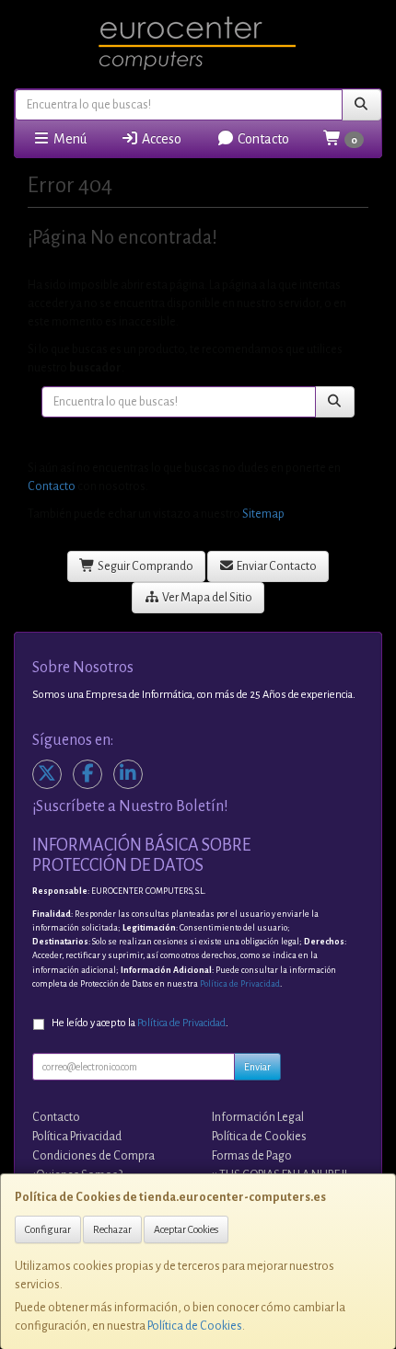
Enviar (257, 1066)
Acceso (160, 138)
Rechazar (112, 1229)
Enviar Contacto (276, 566)
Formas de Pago (252, 1155)
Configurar (48, 1229)
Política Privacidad (77, 1136)
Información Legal (258, 1117)
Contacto (262, 138)
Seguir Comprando (144, 566)
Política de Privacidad (240, 984)
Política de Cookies (194, 1326)
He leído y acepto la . (140, 1023)
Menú (69, 138)
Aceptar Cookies (186, 1229)
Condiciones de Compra (93, 1155)
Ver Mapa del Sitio (206, 597)
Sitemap (263, 514)
